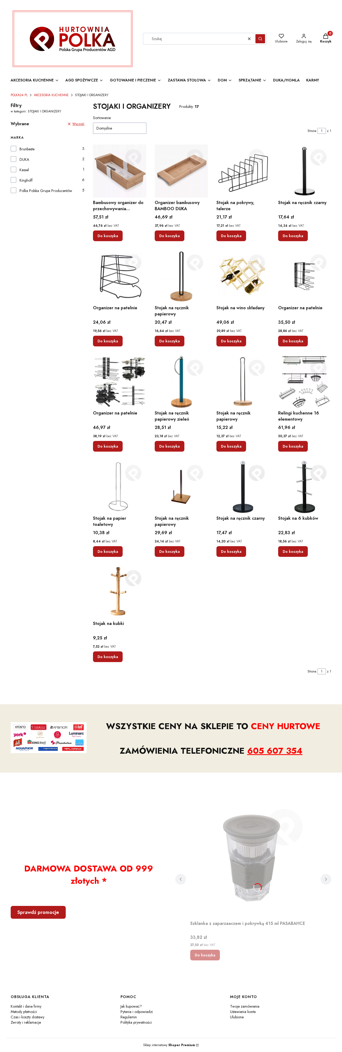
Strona (312, 130)
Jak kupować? (131, 1006)
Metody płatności (24, 1011)
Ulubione (237, 1017)
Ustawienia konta (243, 1011)
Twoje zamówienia (244, 1006)
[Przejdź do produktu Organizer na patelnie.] (119, 276)
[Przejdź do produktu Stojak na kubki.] (119, 592)
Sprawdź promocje (38, 912)
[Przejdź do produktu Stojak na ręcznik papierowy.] (181, 276)
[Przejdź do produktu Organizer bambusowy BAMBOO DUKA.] (181, 171)
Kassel (24, 170)
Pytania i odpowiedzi (137, 1011)
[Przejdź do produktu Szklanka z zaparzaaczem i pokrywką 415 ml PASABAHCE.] (253, 858)
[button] (260, 38)
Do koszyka (108, 235)
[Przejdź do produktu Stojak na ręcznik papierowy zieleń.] (181, 381)
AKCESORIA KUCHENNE (51, 95)
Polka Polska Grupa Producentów (46, 190)
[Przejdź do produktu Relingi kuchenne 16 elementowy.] (304, 381)
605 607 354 (274, 751)
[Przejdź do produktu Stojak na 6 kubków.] (304, 486)
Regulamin (129, 1017)
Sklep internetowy (169, 1045)
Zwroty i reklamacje (26, 1022)
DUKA (24, 159)
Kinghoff (26, 180)
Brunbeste (27, 149)
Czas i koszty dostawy (27, 1017)
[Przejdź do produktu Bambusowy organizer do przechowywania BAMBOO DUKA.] (119, 171)
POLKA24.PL (19, 95)
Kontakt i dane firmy (26, 1006)
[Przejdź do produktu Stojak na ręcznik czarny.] (304, 171)
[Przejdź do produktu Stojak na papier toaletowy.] (119, 486)
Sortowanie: (102, 117)
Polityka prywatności (136, 1022)
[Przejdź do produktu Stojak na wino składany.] (243, 276)
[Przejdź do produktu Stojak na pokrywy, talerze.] (243, 171)
